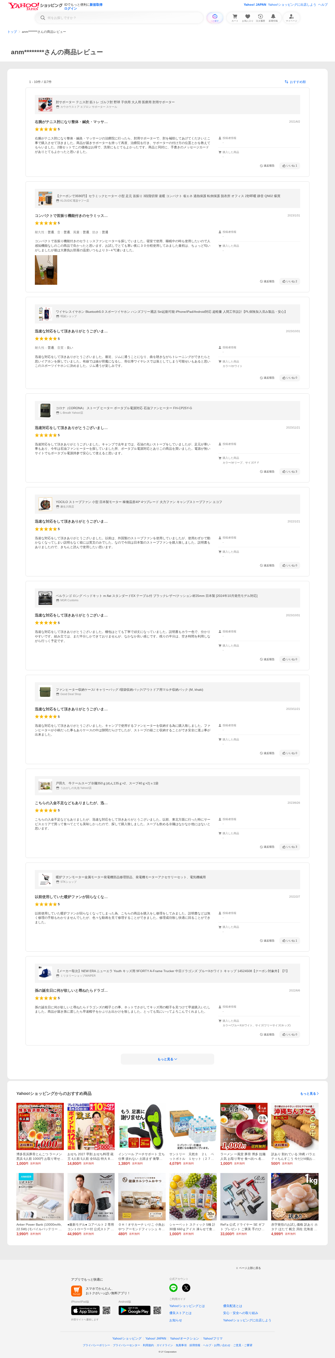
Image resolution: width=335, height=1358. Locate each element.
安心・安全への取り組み (240, 1313)
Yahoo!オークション (184, 1338)
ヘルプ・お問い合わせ (216, 1345)
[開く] (46, 270)
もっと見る (308, 1093)
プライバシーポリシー (96, 1345)
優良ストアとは (180, 1313)
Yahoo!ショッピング (127, 1338)
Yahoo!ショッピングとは (187, 1306)
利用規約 (148, 1345)
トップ (12, 31)
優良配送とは (232, 1306)
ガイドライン (165, 1345)
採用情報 (194, 1345)
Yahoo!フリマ (213, 1338)
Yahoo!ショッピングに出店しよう (292, 4)
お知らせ (175, 1320)
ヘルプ (323, 4)
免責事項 (181, 1345)
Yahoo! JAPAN (255, 4)
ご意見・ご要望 (242, 1345)
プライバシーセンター (126, 1345)
